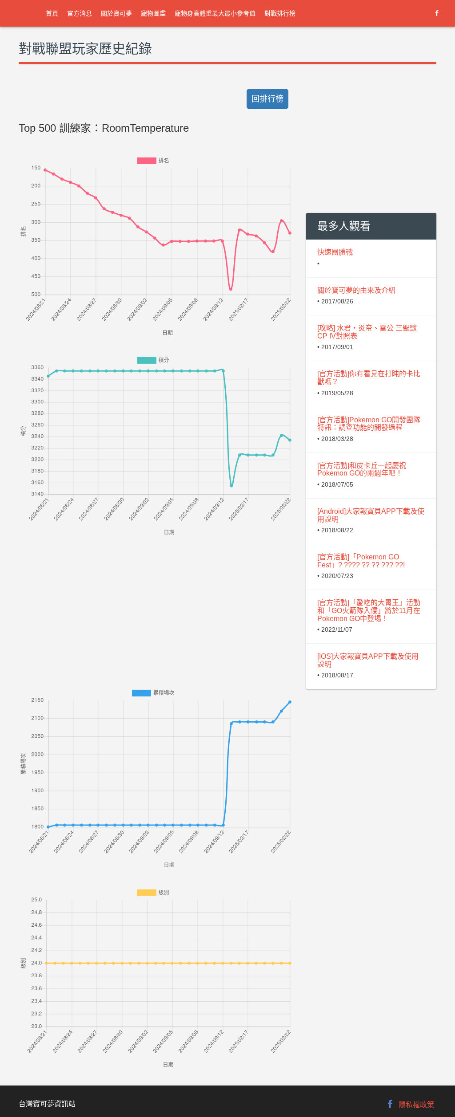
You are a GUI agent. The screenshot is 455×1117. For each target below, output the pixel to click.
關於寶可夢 (116, 13)
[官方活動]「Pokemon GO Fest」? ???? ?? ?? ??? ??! (361, 561)
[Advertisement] (156, 600)
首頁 (52, 13)
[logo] (26, 13)
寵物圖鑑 (153, 13)
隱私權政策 (416, 1105)
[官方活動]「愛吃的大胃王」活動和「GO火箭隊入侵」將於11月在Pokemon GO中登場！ (368, 610)
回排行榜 (267, 98)
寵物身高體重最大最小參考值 (215, 13)
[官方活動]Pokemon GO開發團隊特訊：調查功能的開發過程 (368, 424)
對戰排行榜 (279, 13)
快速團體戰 (335, 252)
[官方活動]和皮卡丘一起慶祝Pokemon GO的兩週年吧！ (361, 469)
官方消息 (79, 13)
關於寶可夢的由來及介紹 (356, 290)
